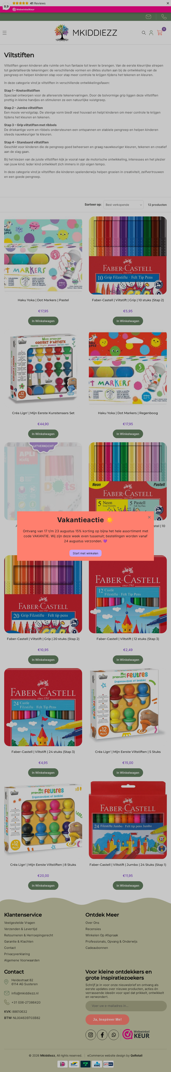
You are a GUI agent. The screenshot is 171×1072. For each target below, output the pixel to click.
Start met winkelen (85, 553)
